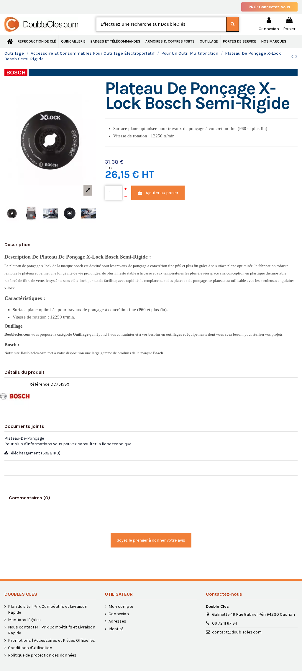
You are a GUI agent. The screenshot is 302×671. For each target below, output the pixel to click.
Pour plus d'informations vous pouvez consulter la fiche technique (67, 443)
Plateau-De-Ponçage (24, 438)
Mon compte (121, 606)
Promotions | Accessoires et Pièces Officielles (51, 640)
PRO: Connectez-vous (269, 6)
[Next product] (296, 56)
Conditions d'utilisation (30, 647)
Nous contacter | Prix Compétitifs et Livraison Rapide (51, 630)
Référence (39, 384)
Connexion (119, 613)
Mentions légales (24, 619)
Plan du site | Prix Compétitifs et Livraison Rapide (47, 609)
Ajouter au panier (162, 192)
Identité (116, 628)
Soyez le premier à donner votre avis (151, 540)
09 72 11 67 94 (224, 623)
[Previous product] (293, 56)
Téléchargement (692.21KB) (34, 453)
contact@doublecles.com (237, 632)
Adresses (117, 621)
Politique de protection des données (42, 655)
